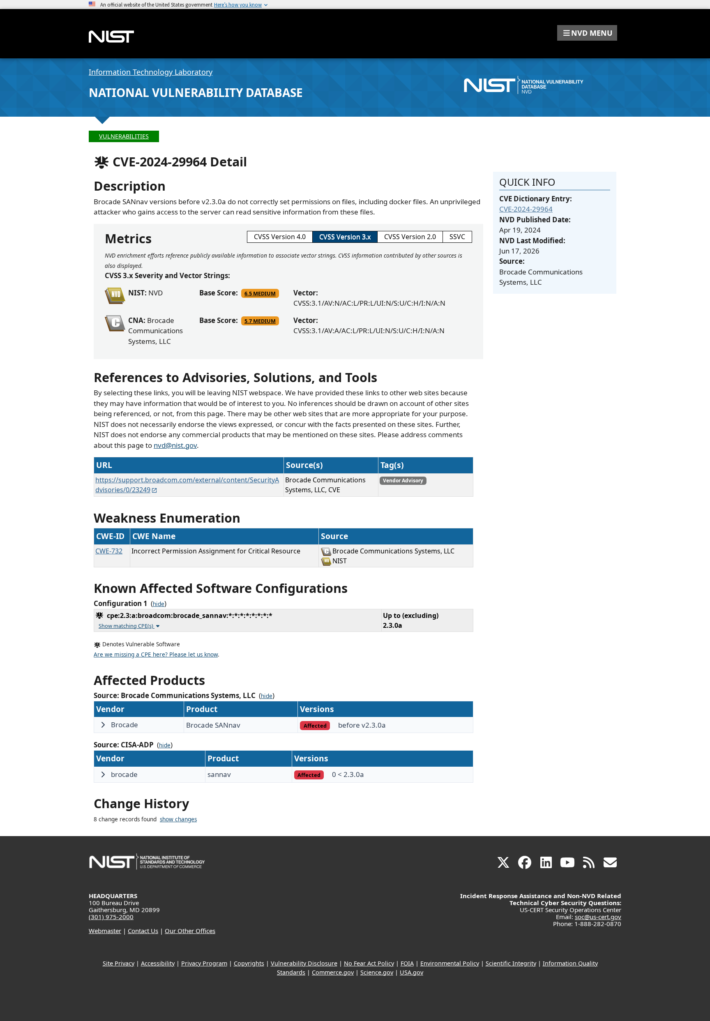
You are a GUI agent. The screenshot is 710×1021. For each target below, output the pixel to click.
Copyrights (249, 963)
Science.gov (376, 972)
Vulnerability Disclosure (304, 963)
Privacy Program (204, 963)
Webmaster (105, 931)
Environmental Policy (449, 963)
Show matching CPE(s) (126, 625)
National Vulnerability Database (196, 92)
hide (158, 604)
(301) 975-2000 (111, 917)
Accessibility (158, 963)
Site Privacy (118, 963)
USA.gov (411, 972)
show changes (178, 819)
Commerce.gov (333, 972)
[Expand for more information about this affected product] (102, 725)
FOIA (407, 963)
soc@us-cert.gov (598, 917)
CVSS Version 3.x (345, 236)
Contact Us (143, 931)
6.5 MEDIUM (260, 293)
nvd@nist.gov (175, 445)
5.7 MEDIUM (260, 321)
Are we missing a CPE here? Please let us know (156, 654)
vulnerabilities (124, 136)
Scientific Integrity (511, 963)
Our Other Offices (190, 931)
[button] (587, 33)
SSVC (457, 236)
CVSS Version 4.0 (280, 236)
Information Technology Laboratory (150, 72)
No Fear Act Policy (369, 963)
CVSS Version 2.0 (410, 236)
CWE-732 (108, 550)
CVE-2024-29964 (526, 209)
